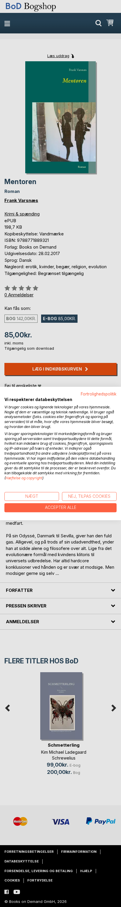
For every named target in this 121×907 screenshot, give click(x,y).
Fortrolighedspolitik (99, 394)
